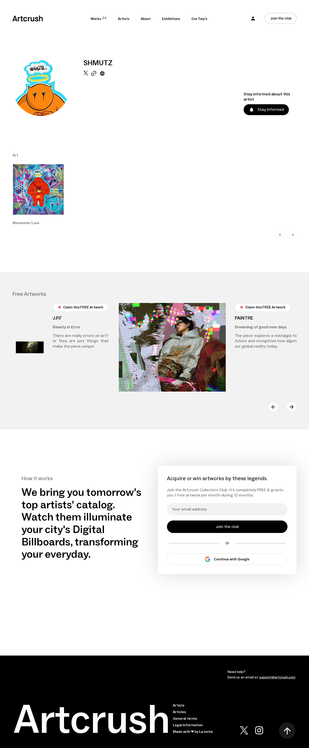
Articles (179, 712)
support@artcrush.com (277, 677)
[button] (253, 18)
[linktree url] (93, 93)
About (146, 19)
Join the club (280, 18)
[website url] (102, 93)
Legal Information (188, 725)
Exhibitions (171, 19)
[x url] (85, 93)
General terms (185, 718)
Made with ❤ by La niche (193, 731)
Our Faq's (199, 19)
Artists (123, 19)
